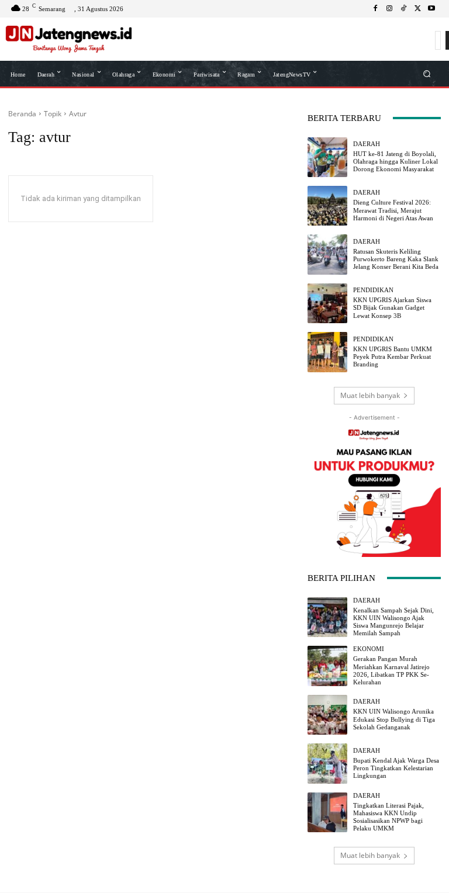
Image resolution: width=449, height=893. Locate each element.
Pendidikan (373, 290)
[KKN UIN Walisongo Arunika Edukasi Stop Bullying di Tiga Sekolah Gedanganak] (327, 715)
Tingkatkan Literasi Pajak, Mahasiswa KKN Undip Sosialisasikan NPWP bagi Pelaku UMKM (388, 817)
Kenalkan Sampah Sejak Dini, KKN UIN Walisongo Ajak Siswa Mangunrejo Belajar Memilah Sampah (393, 622)
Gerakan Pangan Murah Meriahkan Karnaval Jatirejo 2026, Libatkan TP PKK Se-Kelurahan (391, 670)
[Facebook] (375, 9)
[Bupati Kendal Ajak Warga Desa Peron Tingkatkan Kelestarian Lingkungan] (327, 763)
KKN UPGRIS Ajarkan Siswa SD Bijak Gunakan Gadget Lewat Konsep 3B (392, 307)
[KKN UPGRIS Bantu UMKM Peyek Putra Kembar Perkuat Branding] (327, 352)
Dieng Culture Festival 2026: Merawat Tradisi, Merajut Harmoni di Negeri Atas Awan (393, 210)
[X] (417, 9)
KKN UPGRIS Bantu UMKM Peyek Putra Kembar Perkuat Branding (392, 356)
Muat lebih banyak (370, 395)
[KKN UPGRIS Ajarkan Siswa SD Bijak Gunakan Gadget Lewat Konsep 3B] (327, 303)
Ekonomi (368, 649)
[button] (427, 73)
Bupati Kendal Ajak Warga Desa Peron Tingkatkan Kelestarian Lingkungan (396, 768)
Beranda (22, 114)
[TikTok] (403, 9)
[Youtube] (431, 9)
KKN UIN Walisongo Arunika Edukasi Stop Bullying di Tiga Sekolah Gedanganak (394, 719)
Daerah (366, 144)
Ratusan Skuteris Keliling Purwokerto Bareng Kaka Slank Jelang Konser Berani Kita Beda (395, 259)
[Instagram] (389, 9)
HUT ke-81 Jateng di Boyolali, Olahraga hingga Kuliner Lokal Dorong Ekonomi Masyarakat (395, 161)
